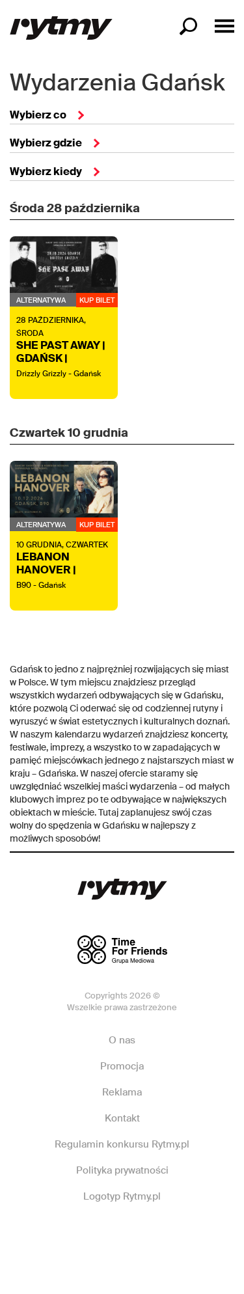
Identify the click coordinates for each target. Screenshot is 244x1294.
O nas (122, 1040)
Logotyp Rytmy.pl (122, 1196)
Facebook (77, 1235)
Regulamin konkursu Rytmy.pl (122, 1144)
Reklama (122, 1092)
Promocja (122, 1066)
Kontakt (122, 1118)
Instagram (121, 1235)
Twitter (166, 1235)
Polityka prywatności (122, 1170)
